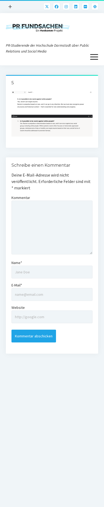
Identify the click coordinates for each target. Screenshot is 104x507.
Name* (16, 262)
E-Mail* (16, 285)
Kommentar (20, 197)
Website (18, 307)
